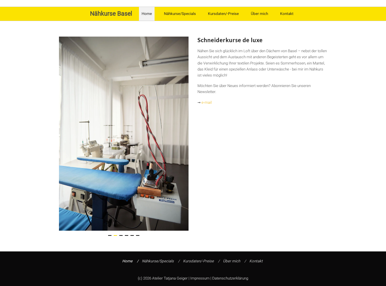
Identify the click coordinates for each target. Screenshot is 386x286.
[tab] (109, 235)
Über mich (259, 13)
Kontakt (287, 13)
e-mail (206, 102)
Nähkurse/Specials (180, 13)
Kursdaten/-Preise (223, 13)
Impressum (200, 278)
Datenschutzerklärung (230, 278)
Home (147, 13)
